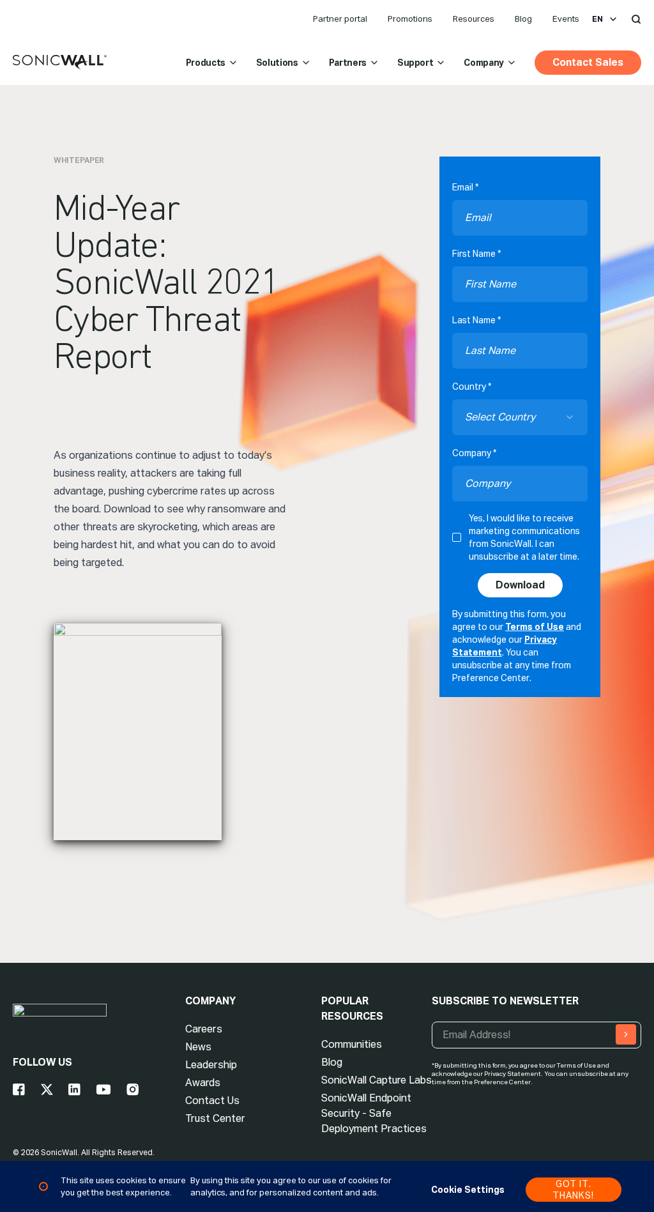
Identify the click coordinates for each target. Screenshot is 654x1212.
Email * (465, 187)
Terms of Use (534, 627)
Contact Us (212, 1100)
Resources (473, 19)
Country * (471, 386)
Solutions (277, 63)
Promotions (410, 19)
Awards (202, 1083)
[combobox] (520, 417)
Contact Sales (587, 62)
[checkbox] (456, 537)
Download (520, 585)
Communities (351, 1044)
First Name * (476, 254)
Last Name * (476, 320)
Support (415, 63)
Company (484, 63)
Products (205, 63)
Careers (203, 1029)
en (597, 19)
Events (565, 19)
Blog (523, 19)
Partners (348, 63)
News (198, 1047)
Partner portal (340, 19)
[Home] (60, 62)
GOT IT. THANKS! (573, 1189)
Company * (474, 453)
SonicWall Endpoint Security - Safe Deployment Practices (374, 1113)
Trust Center (215, 1118)
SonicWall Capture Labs (376, 1080)
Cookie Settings (468, 1190)
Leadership (211, 1065)
